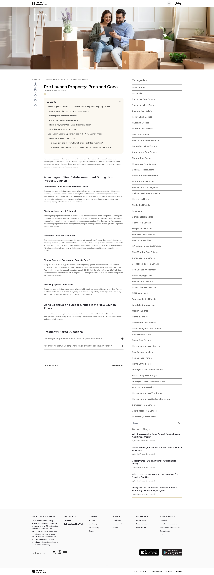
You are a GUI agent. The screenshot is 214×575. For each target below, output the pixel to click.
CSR (161, 535)
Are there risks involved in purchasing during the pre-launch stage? (81, 147)
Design (91, 531)
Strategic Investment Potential (63, 116)
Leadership (93, 524)
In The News (141, 520)
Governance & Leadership (170, 527)
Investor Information (168, 524)
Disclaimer (169, 571)
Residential (116, 520)
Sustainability (94, 527)
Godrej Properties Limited (56, 90)
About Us (92, 520)
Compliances (165, 531)
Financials (164, 520)
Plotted (115, 527)
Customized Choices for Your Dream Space (69, 111)
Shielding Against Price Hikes (62, 129)
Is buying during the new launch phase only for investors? (77, 143)
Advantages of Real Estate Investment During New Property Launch (79, 107)
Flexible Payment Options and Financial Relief (70, 125)
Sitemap (179, 571)
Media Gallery (141, 527)
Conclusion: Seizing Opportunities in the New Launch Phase (75, 134)
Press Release (141, 524)
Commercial (117, 524)
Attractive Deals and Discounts (63, 120)
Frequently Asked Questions (62, 138)
